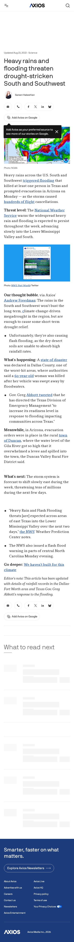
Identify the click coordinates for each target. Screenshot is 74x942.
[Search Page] (67, 5)
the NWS (27, 532)
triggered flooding (38, 180)
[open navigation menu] (6, 5)
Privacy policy (41, 894)
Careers (8, 894)
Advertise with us (13, 887)
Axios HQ (38, 887)
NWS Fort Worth (20, 285)
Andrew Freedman (20, 300)
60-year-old (24, 376)
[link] (8, 107)
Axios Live (39, 881)
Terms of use (40, 900)
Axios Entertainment (14, 913)
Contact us (10, 900)
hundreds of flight (19, 202)
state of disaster (54, 360)
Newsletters (10, 906)
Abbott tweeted (39, 395)
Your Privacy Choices (45, 906)
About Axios (10, 881)
